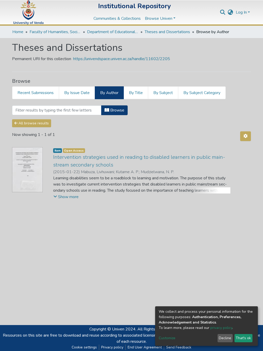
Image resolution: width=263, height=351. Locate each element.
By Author (109, 93)
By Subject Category (201, 93)
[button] (230, 12)
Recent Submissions (35, 93)
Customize (167, 338)
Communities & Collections (117, 18)
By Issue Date (77, 93)
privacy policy (221, 327)
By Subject (163, 93)
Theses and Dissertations (167, 32)
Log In (241, 12)
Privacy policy (112, 347)
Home (17, 32)
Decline (225, 338)
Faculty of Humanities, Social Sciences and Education (55, 32)
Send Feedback (178, 347)
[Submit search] (222, 12)
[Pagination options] (245, 136)
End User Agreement (145, 347)
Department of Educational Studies (112, 32)
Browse (116, 110)
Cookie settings (84, 347)
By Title (136, 93)
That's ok (243, 338)
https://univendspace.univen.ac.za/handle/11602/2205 (121, 59)
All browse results (33, 123)
